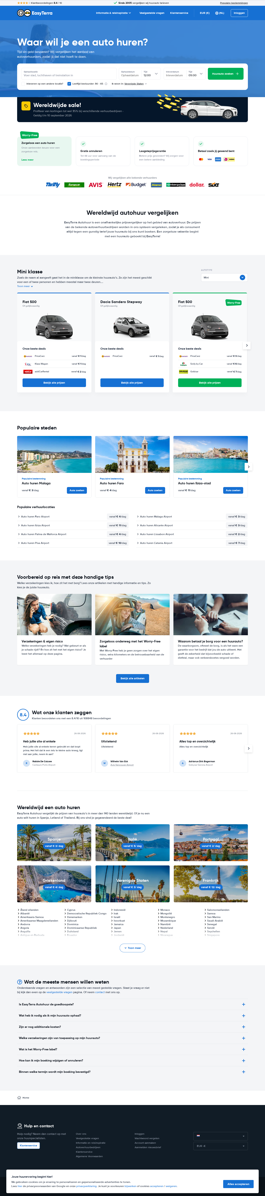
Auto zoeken (77, 490)
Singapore (213, 935)
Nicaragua (166, 935)
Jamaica (118, 924)
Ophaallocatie (31, 71)
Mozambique (168, 920)
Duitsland (73, 931)
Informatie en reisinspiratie (90, 1142)
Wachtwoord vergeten (147, 1138)
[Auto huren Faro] (132, 454)
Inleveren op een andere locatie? (44, 83)
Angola (24, 927)
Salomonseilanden (218, 909)
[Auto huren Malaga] (54, 454)
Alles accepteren (238, 1184)
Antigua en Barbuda (32, 935)
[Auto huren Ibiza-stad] (210, 454)
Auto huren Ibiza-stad (194, 483)
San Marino (214, 917)
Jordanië (119, 935)
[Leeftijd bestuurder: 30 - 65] (69, 84)
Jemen (118, 931)
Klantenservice (179, 13)
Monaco (165, 909)
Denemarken (74, 917)
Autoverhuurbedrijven (88, 1147)
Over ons (81, 1133)
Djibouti (72, 920)
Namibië (165, 924)
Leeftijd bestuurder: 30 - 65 (87, 83)
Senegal (212, 924)
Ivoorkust (119, 920)
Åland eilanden (29, 909)
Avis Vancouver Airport (122, 764)
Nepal (164, 931)
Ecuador (72, 935)
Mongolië (166, 913)
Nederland (166, 927)
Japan (117, 927)
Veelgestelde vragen (152, 13)
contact (100, 992)
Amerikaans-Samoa (32, 917)
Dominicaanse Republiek (82, 927)
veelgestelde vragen (59, 992)
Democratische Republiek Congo (87, 913)
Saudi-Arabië (215, 920)
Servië (211, 927)
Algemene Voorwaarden (89, 1156)
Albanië (25, 913)
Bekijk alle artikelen (133, 678)
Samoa (211, 913)
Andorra (25, 924)
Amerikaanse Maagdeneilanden (39, 920)
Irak (116, 913)
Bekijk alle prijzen (54, 383)
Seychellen (213, 931)
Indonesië (119, 909)
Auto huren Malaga (36, 483)
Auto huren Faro (112, 483)
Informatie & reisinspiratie (112, 13)
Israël (117, 917)
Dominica (72, 924)
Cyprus (71, 909)
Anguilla (25, 931)
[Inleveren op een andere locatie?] (23, 84)
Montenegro (167, 917)
